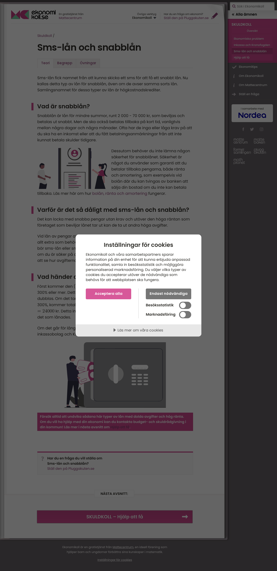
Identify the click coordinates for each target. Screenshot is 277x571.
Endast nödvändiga (169, 293)
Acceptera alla (108, 293)
